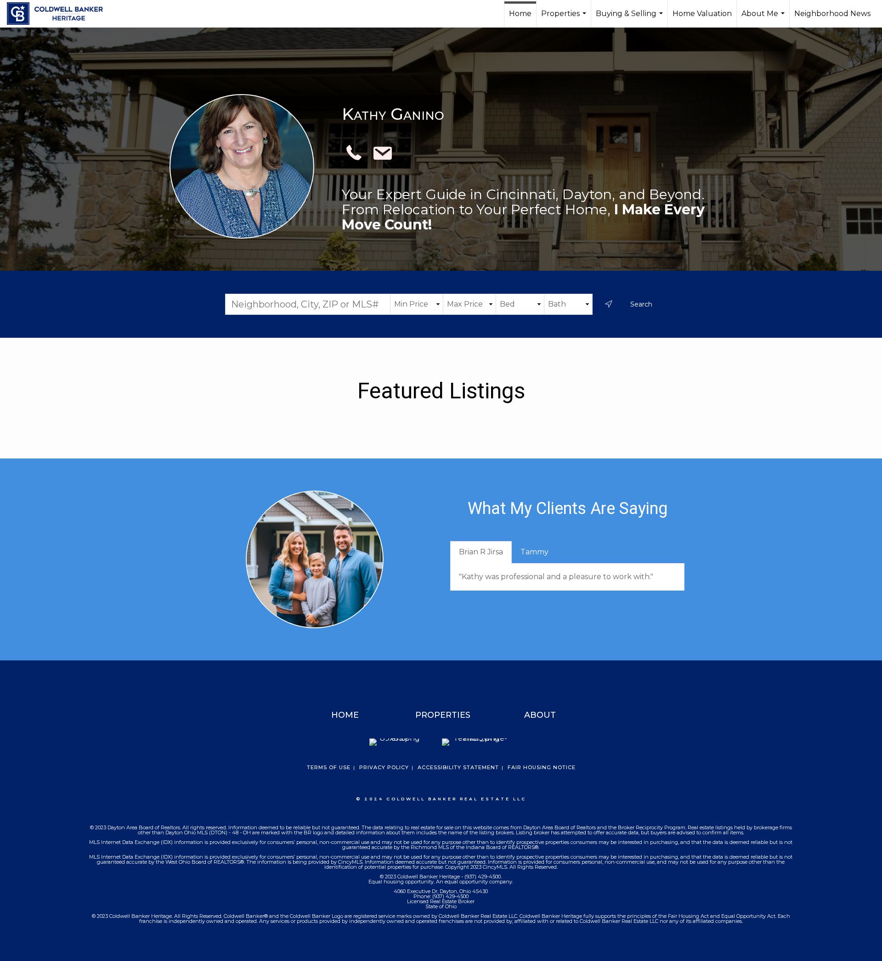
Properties (564, 18)
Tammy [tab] (534, 552)
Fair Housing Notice (542, 767)
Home (520, 13)
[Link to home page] (59, 14)
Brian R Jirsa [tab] (481, 552)
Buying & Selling (630, 18)
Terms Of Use (329, 767)
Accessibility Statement (458, 767)
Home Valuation (702, 13)
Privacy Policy (384, 767)
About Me (764, 18)
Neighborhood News (832, 13)
